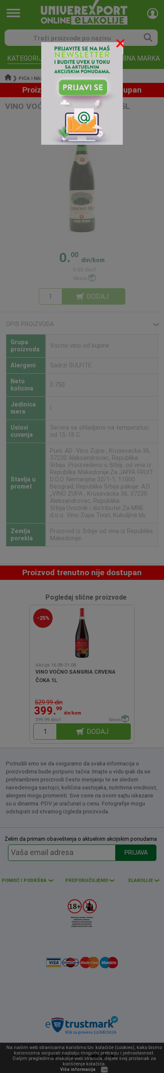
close (121, 44)
